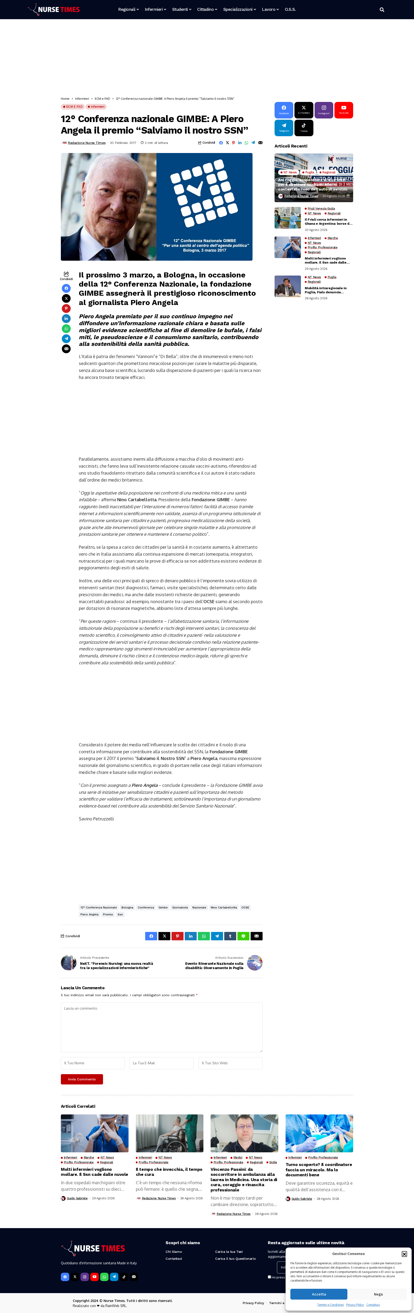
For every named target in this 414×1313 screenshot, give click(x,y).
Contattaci (373, 1305)
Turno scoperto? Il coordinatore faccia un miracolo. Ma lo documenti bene (319, 1169)
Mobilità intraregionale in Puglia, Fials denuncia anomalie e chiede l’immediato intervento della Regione (328, 290)
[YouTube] (94, 1277)
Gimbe (163, 907)
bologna (127, 907)
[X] (75, 1277)
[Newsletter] (134, 1277)
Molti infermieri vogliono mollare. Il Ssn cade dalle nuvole (325, 260)
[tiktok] (124, 1277)
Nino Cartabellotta (224, 907)
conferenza (146, 907)
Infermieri (82, 98)
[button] (404, 1253)
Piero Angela (89, 914)
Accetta (319, 1294)
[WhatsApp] (104, 1277)
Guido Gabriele (77, 1198)
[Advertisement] (204, 58)
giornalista (180, 907)
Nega (378, 1294)
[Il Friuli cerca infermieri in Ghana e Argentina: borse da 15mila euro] (288, 218)
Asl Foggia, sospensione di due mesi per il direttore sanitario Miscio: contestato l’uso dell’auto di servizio (312, 184)
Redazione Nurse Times (86, 143)
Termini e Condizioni (330, 1305)
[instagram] (84, 1277)
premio (108, 914)
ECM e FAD (102, 98)
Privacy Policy (355, 1305)
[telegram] (114, 1277)
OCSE (245, 907)
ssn (120, 914)
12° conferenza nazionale (98, 907)
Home (65, 98)
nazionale (199, 907)
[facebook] (65, 1277)
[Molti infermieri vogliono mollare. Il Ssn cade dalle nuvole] (288, 247)
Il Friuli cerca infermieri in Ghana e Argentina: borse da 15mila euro (328, 222)
